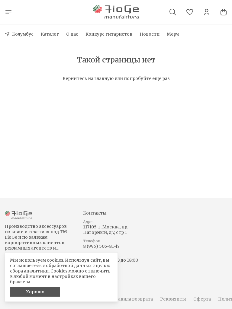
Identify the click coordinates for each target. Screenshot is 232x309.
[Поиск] (172, 12)
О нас (72, 34)
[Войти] (206, 12)
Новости (150, 34)
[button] (189, 12)
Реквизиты (173, 299)
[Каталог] (8, 12)
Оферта (202, 299)
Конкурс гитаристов (108, 34)
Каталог (50, 34)
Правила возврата (132, 299)
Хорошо (35, 292)
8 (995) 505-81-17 (101, 246)
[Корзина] (223, 12)
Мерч (173, 34)
